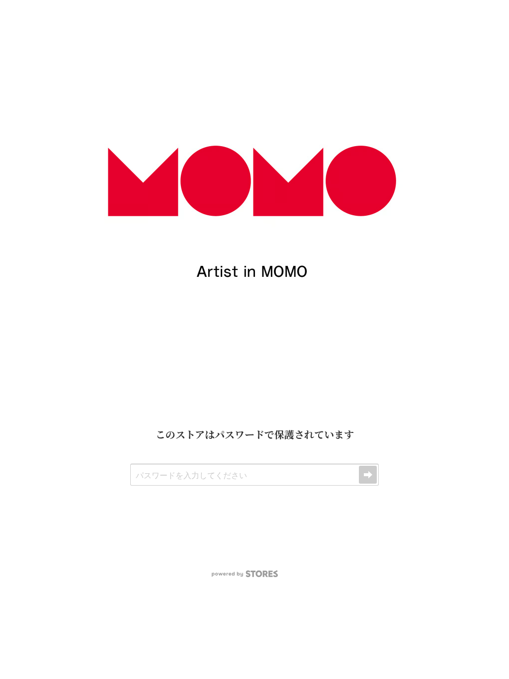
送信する (368, 475)
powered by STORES (245, 574)
